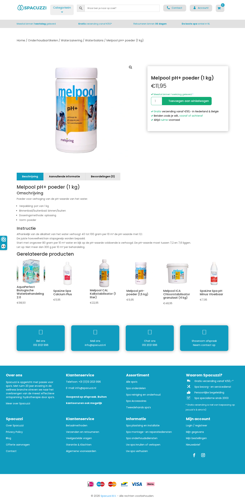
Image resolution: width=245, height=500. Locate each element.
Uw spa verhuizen (137, 451)
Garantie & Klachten (78, 444)
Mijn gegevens (195, 432)
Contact (11, 451)
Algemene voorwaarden (81, 451)
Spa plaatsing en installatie (143, 425)
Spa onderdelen (136, 388)
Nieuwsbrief (193, 444)
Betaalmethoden (76, 425)
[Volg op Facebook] (194, 455)
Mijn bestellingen (196, 438)
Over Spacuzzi (15, 425)
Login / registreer (196, 425)
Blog (8, 438)
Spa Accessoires (136, 401)
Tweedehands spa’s (138, 407)
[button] (130, 67)
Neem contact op (204, 345)
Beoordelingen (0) (103, 176)
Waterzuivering (71, 40)
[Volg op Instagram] (203, 455)
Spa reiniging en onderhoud (143, 394)
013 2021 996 (40, 345)
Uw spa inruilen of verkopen (143, 444)
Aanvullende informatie (64, 176)
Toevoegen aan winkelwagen (188, 101)
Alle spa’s (131, 382)
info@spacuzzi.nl (95, 345)
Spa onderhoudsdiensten (141, 438)
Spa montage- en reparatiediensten (149, 432)
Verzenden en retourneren (82, 432)
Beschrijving (30, 176)
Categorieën (62, 8)
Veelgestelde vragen (79, 438)
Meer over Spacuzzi (18, 403)
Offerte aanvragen (18, 444)
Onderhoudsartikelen (43, 40)
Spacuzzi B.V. (108, 496)
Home (21, 40)
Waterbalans (94, 40)
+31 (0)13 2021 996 (90, 382)
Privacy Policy (14, 432)
